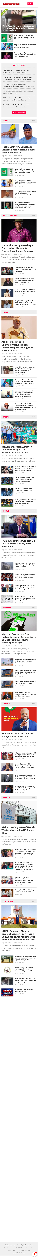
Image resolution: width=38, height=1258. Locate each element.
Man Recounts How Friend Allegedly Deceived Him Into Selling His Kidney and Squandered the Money (24, 393)
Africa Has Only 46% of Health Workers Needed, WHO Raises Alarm (18, 830)
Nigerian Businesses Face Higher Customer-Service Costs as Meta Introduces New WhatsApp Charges (18, 638)
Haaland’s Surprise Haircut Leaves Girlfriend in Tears (24, 489)
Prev (3, 21)
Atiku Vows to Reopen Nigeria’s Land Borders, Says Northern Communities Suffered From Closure (25, 205)
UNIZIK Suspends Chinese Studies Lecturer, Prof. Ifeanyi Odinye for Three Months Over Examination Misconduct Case (18, 935)
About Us (7, 1248)
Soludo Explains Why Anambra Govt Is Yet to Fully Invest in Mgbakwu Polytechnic (25, 958)
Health (6, 797)
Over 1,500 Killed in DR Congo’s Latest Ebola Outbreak (25, 891)
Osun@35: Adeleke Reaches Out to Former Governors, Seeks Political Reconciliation (25, 46)
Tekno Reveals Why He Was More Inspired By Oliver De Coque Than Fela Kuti (24, 280)
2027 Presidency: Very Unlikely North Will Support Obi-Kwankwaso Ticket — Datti (25, 193)
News (5, 312)
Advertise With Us (17, 1248)
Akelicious (13, 1245)
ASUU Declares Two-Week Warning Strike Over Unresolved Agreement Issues (25, 969)
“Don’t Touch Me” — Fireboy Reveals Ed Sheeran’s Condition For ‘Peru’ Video (25, 291)
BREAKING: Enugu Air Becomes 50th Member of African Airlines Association (25, 661)
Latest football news (19, 1253)
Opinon (6, 704)
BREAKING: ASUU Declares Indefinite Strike (24, 990)
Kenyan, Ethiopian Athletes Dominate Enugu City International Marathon (19, 29)
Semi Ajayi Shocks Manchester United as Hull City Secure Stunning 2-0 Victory (25, 501)
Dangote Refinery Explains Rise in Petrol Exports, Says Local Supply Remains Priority (25, 672)
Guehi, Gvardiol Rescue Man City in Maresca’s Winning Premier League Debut (24, 479)
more (33, 120)
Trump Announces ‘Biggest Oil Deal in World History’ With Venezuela (18, 543)
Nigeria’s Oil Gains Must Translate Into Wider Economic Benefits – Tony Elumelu (25, 694)
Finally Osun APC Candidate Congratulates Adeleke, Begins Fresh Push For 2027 (18, 149)
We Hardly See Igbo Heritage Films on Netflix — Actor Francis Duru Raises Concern (25, 54)
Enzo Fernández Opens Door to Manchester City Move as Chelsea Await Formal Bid (25, 468)
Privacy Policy (11, 1250)
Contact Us (29, 1248)
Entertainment (10, 215)
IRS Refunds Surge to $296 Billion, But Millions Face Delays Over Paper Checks (25, 598)
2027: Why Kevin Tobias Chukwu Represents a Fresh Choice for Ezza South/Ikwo (24, 765)
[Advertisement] (19, 1020)
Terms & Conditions (24, 1250)
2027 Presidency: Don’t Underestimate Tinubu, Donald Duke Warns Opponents (25, 182)
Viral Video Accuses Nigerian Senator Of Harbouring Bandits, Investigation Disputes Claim (24, 369)
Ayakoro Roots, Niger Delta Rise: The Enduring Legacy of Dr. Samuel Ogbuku (25, 788)
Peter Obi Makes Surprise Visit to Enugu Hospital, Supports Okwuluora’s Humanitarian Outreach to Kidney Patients (25, 852)
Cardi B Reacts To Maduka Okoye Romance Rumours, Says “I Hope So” (25, 269)
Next (35, 21)
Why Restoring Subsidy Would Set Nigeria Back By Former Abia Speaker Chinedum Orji (25, 754)
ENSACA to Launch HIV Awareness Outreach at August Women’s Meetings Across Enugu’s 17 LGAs (24, 879)
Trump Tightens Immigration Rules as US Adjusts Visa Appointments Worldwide (25, 576)
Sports (6, 417)
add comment (17, 156)
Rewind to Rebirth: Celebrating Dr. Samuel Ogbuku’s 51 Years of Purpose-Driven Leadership (25, 777)
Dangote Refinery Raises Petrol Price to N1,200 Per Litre (25, 682)
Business (7, 607)
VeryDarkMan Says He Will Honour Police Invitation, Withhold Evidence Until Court (25, 302)
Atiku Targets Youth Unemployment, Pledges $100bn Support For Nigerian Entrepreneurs (17, 346)
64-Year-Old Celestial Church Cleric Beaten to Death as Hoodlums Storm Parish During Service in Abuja (25, 406)
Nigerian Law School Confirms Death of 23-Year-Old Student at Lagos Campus (25, 980)
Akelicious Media (28, 1245)
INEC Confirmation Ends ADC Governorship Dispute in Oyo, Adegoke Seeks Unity (24, 37)
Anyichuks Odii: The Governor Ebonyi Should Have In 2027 (17, 735)
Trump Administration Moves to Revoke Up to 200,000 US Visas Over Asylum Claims (25, 587)
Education (8, 901)
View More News (19, 113)
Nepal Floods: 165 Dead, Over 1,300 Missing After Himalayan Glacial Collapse (25, 564)
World (6, 511)
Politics (7, 121)
